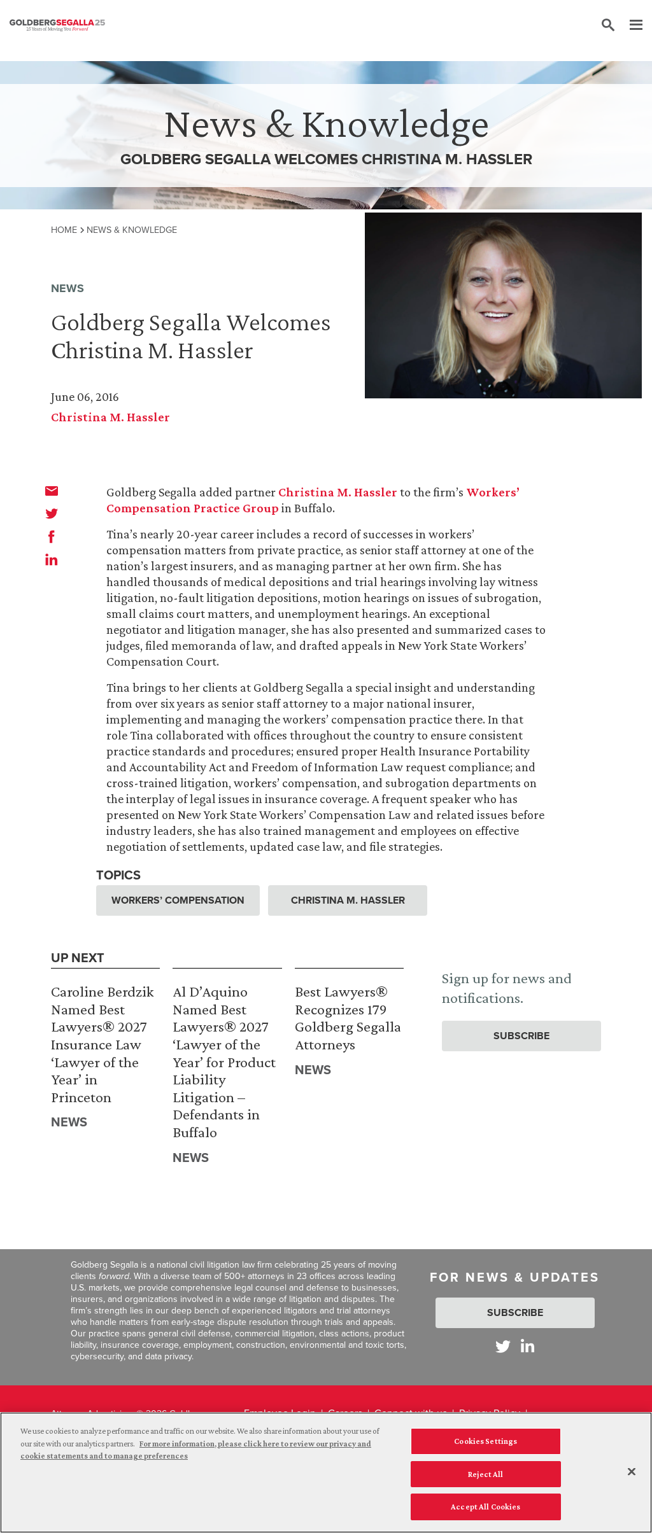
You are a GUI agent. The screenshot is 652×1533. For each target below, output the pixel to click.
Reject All (485, 1474)
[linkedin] (51, 559)
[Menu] (629, 25)
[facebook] (51, 536)
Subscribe (521, 1035)
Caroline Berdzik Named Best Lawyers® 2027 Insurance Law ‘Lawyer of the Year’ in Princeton (102, 1044)
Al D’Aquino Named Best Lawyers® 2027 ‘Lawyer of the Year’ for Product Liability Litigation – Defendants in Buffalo (224, 1061)
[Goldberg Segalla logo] (57, 25)
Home (64, 230)
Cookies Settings (485, 1441)
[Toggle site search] (608, 25)
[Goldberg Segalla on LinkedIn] (527, 1346)
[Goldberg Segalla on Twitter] (503, 1346)
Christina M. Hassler (110, 417)
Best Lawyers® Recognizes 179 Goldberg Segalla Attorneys (348, 1018)
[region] (326, 1472)
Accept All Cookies (485, 1506)
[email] (51, 490)
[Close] (632, 1472)
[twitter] (51, 513)
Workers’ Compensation (177, 900)
